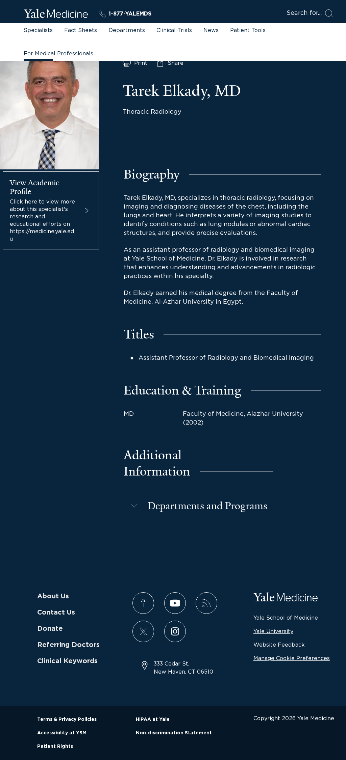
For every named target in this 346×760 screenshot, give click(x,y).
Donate (50, 628)
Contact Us (56, 612)
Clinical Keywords (67, 661)
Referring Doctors (68, 645)
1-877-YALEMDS (129, 14)
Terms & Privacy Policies (67, 719)
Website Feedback (279, 645)
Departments (126, 30)
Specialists (38, 30)
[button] (198, 505)
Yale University (273, 631)
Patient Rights (55, 746)
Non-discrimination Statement (174, 733)
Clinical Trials (174, 30)
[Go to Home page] (56, 14)
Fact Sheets (80, 30)
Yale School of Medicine (285, 618)
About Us (53, 596)
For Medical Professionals (58, 53)
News (211, 30)
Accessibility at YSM (61, 733)
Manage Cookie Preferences (291, 658)
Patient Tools (248, 30)
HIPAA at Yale (153, 719)
